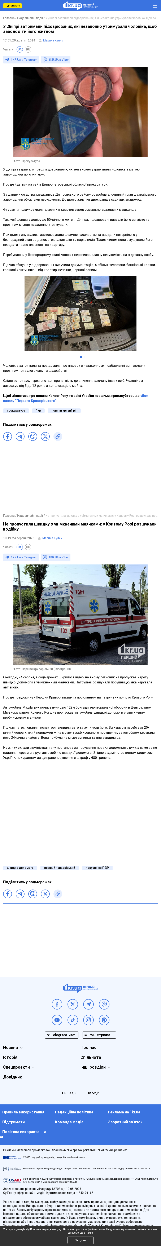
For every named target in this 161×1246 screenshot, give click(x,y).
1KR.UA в (24, 59)
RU (28, 49)
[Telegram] (20, 436)
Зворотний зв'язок (125, 1122)
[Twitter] (45, 436)
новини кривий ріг (64, 410)
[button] (81, 357)
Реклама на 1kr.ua (124, 1112)
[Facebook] (7, 436)
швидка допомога (20, 867)
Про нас (88, 1047)
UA (20, 49)
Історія (10, 1057)
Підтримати (12, 5)
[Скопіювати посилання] (57, 436)
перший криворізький (59, 867)
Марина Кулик (53, 40)
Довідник (12, 1076)
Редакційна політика (74, 1112)
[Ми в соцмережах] (57, 1004)
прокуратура (16, 410)
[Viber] (32, 436)
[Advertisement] (80, 479)
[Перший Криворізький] (80, 5)
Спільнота (90, 1057)
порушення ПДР (97, 867)
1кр (38, 410)
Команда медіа (69, 1122)
